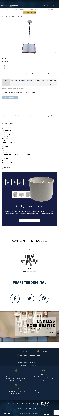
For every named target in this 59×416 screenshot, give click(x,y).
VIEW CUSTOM (49, 333)
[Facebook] (15, 298)
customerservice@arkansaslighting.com (31, 355)
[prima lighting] (45, 404)
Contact (50, 9)
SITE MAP (19, 408)
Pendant (8, 16)
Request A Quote (10, 97)
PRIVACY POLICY (38, 408)
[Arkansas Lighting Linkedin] (5, 413)
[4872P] (29, 37)
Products (8, 9)
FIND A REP (54, 5)
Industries (30, 9)
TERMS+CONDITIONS (28, 408)
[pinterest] (44, 298)
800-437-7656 (29, 351)
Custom (37, 9)
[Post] (29, 257)
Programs (15, 9)
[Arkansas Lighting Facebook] (2, 413)
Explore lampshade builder (29, 220)
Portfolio (22, 9)
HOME (2, 16)
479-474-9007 (44, 351)
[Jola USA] (51, 414)
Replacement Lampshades (29, 12)
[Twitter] (29, 298)
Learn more (43, 9)
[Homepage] (9, 4)
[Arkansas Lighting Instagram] (9, 413)
